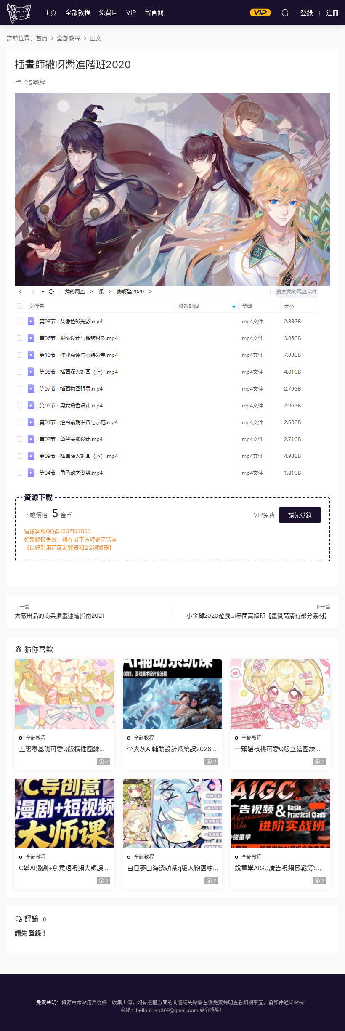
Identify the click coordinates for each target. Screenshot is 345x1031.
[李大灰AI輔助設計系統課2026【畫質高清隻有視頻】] (173, 694)
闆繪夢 (19, 12)
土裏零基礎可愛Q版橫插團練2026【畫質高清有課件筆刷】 (61, 749)
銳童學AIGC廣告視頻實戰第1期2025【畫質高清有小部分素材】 (280, 868)
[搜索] (285, 12)
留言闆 (154, 12)
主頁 (50, 12)
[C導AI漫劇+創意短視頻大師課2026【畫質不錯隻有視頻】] (64, 813)
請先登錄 (300, 514)
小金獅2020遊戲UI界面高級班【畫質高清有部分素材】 (258, 615)
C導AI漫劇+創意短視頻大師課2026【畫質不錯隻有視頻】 (61, 868)
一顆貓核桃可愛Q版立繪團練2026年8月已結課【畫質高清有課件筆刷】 (279, 749)
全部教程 (77, 12)
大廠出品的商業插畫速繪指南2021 (60, 615)
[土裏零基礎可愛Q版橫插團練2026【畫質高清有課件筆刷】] (64, 694)
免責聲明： (48, 1002)
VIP (131, 12)
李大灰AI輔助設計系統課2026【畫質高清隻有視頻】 (169, 749)
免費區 (108, 12)
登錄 (35, 933)
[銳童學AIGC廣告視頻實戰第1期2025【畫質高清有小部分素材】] (280, 813)
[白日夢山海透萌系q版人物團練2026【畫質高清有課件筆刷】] (173, 813)
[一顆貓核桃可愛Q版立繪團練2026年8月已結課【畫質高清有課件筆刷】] (280, 694)
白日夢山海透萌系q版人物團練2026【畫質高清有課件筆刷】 (170, 868)
